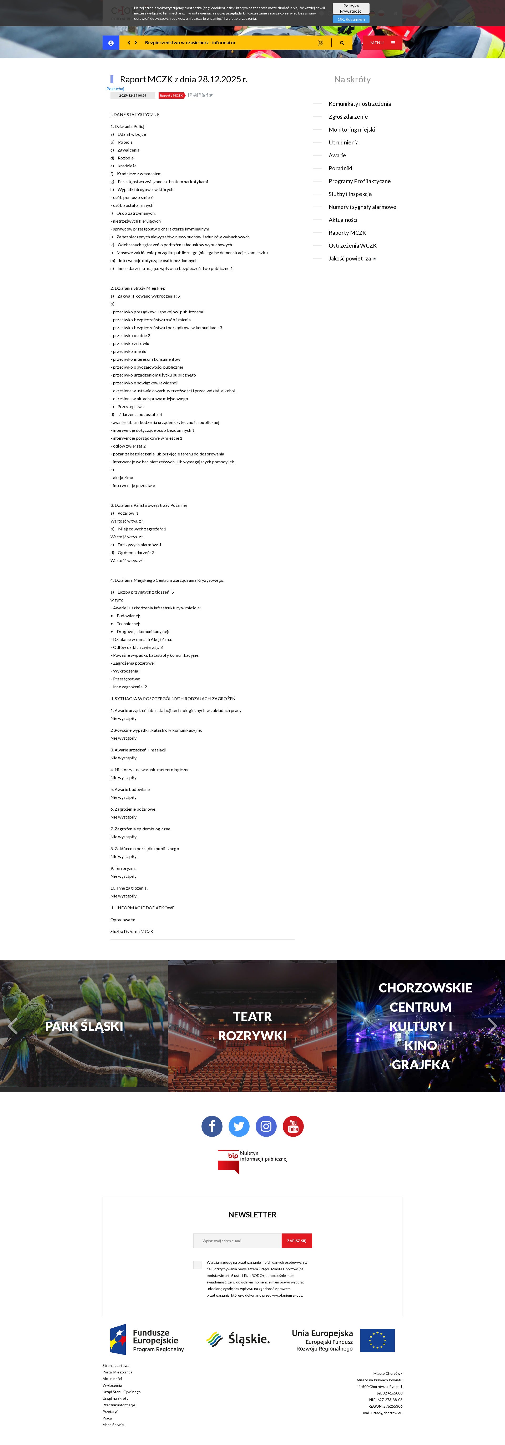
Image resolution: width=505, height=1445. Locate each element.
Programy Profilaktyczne (360, 181)
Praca (107, 1418)
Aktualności (343, 219)
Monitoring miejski (352, 129)
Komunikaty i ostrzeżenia (360, 103)
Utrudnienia (343, 142)
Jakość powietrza (350, 258)
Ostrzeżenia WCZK (353, 245)
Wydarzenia (112, 1385)
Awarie (337, 155)
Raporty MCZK (171, 95)
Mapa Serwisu (114, 1424)
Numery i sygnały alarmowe (362, 206)
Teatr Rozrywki (252, 1026)
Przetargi (110, 1411)
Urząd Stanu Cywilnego (122, 1391)
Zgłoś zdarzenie (348, 116)
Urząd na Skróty (115, 1398)
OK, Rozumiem (351, 19)
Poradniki (340, 168)
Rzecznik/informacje (119, 1405)
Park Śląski (84, 1025)
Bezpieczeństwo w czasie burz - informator (190, 42)
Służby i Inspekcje (350, 193)
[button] (129, 42)
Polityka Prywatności (351, 8)
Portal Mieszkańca (117, 1372)
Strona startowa (116, 1365)
